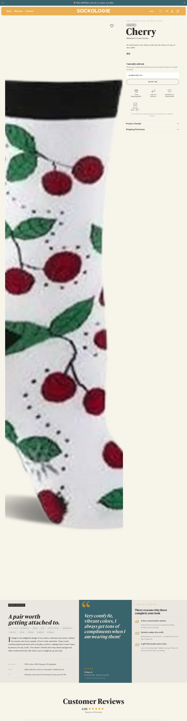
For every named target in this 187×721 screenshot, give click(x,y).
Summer (40, 632)
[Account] (172, 11)
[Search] (167, 11)
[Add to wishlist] (112, 26)
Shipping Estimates (135, 129)
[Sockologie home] (93, 11)
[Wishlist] (160, 11)
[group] (93, 709)
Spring (31, 632)
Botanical (25, 628)
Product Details (133, 123)
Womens (50, 632)
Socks (22, 632)
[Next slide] (184, 3)
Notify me (152, 82)
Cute (43, 628)
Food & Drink (53, 628)
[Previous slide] (3, 3)
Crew (35, 628)
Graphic (13, 632)
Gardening (67, 628)
